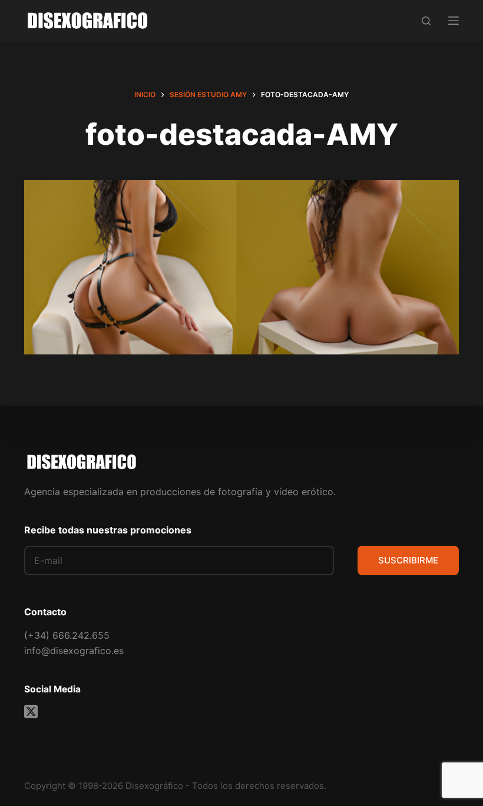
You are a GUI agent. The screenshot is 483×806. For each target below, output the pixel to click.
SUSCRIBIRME (408, 560)
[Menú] (453, 20)
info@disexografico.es (74, 650)
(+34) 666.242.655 (67, 635)
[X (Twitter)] (31, 711)
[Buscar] (426, 20)
